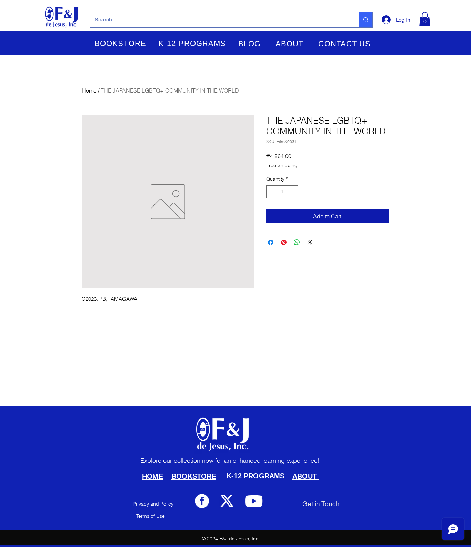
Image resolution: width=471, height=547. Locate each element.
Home (89, 90)
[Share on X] (310, 242)
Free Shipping (282, 165)
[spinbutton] (282, 192)
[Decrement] (271, 192)
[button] (120, 43)
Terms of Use (150, 516)
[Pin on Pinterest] (284, 242)
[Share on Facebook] (271, 242)
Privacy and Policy (153, 504)
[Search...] (365, 19)
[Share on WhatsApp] (297, 242)
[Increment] (292, 192)
